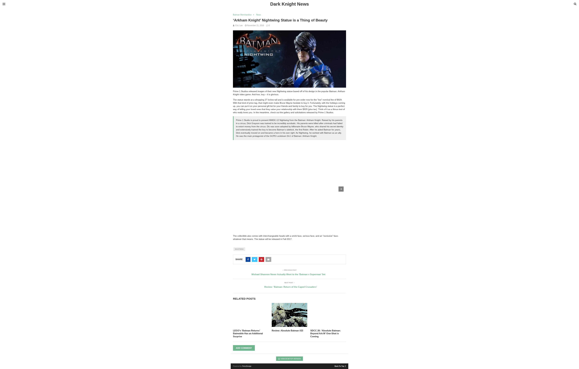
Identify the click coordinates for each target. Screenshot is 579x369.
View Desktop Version (290, 359)
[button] (341, 189)
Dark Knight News (289, 4)
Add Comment (244, 348)
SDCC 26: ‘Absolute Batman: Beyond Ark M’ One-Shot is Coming (325, 333)
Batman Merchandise (242, 15)
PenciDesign (246, 366)
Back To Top (339, 366)
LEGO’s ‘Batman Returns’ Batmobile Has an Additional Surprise (248, 333)
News (258, 15)
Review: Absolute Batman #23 (287, 330)
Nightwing (239, 249)
